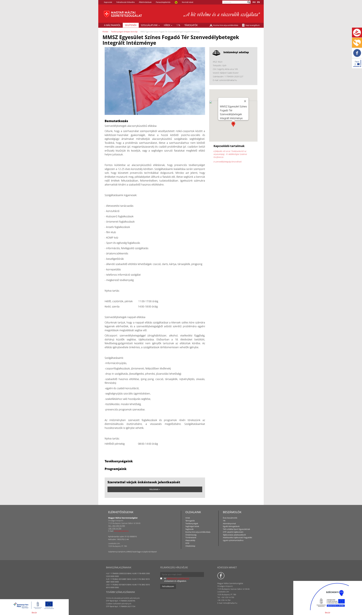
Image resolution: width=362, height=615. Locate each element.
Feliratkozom (168, 586)
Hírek (167, 25)
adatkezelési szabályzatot (178, 578)
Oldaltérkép (190, 546)
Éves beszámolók (230, 518)
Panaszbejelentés (163, 2)
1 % (178, 25)
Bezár (34, 612)
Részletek (154, 489)
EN (258, 2)
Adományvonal (229, 523)
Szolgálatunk (149, 25)
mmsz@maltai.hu (121, 531)
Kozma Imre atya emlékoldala (225, 25)
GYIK (187, 543)
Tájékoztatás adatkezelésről (234, 535)
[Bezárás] (245, 101)
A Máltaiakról (112, 25)
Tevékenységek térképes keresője (124, 31)
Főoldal (105, 31)
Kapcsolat (108, 2)
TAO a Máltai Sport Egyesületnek (236, 529)
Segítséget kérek (192, 526)
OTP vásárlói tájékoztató (233, 532)
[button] (233, 124)
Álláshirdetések (145, 2)
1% (224, 520)
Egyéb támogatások (231, 526)
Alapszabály (190, 540)
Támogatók (191, 25)
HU (254, 2)
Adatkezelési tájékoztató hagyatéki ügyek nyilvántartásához (237, 539)
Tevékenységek (191, 523)
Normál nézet (187, 2)
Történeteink (190, 537)
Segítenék (131, 25)
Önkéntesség (190, 535)
